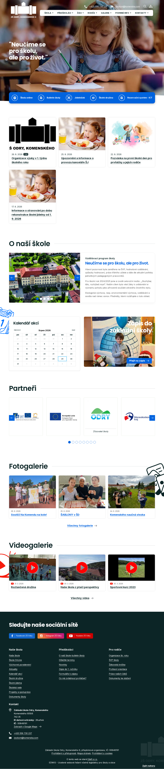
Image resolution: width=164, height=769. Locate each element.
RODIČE (91, 13)
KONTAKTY (140, 13)
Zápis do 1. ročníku (68, 669)
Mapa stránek (84, 753)
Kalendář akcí (15, 673)
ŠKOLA (47, 13)
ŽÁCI (79, 13)
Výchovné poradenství (20, 664)
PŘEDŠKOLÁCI (64, 13)
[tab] (37, 299)
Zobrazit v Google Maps (25, 726)
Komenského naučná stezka (127, 514)
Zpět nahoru (148, 766)
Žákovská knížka (117, 664)
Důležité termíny (67, 660)
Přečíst (32, 158)
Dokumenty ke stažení (120, 678)
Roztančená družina (23, 587)
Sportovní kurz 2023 (123, 587)
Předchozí (17, 330)
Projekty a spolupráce (19, 692)
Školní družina (16, 678)
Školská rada (15, 687)
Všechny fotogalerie (80, 525)
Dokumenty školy (17, 696)
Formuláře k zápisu (68, 673)
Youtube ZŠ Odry (83, 636)
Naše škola (14, 655)
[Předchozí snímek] (12, 278)
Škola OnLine (15, 660)
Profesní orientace (118, 669)
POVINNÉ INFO (122, 13)
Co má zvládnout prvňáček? (72, 678)
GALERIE (105, 13)
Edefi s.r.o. (93, 759)
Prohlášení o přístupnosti (64, 753)
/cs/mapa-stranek (150, 6)
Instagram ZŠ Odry (53, 636)
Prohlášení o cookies (102, 753)
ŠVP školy (114, 660)
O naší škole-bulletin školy (72, 655)
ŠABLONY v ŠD (70, 514)
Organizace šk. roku (119, 655)
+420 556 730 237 (98, 6)
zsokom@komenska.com (127, 6)
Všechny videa (80, 598)
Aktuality (13, 669)
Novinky (63, 664)
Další (73, 330)
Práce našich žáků (118, 673)
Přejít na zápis (137, 360)
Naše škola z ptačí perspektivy (80, 587)
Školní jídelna (15, 683)
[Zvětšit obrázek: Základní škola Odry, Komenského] (44, 278)
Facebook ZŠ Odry (24, 636)
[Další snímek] (77, 278)
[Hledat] (145, 6)
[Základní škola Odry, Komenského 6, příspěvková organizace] (23, 10)
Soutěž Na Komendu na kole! (29, 514)
